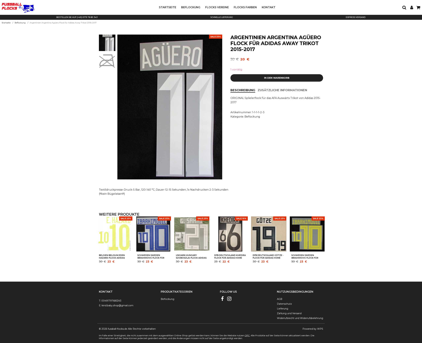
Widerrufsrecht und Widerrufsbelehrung (300, 318)
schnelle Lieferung (221, 17)
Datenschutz (284, 303)
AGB (279, 299)
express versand (356, 17)
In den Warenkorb (276, 77)
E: (100, 305)
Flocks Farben (245, 7)
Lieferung (282, 308)
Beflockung (190, 7)
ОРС (247, 335)
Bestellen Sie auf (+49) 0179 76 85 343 (77, 17)
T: (100, 300)
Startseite (167, 7)
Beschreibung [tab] (242, 90)
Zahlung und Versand (289, 313)
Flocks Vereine (217, 7)
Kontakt (268, 7)
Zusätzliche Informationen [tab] (282, 90)
